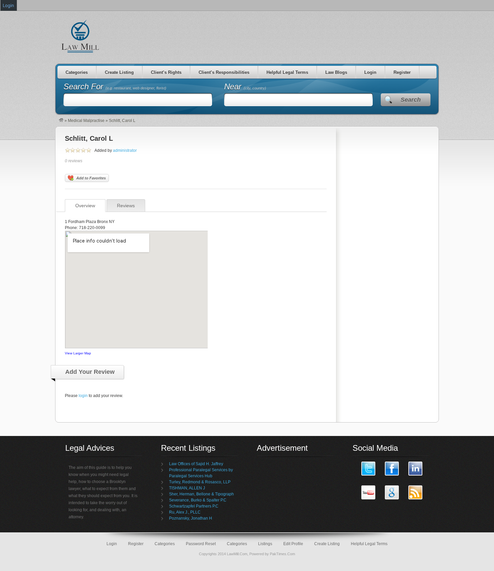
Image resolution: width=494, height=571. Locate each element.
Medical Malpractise (86, 120)
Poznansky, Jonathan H (190, 518)
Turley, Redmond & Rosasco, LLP (200, 482)
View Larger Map (78, 353)
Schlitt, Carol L (89, 138)
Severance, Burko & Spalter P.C (198, 500)
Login (370, 72)
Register (402, 72)
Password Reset (201, 543)
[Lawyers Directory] (61, 120)
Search (411, 99)
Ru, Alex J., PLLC (185, 512)
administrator (125, 150)
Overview (85, 205)
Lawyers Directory (80, 35)
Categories (77, 72)
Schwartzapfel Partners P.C (193, 506)
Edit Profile (293, 543)
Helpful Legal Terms (287, 72)
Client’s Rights (166, 72)
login (83, 395)
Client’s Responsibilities (224, 72)
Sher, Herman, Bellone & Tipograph (201, 494)
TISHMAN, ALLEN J (187, 488)
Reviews (126, 205)
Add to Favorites (91, 178)
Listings (265, 543)
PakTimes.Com (282, 554)
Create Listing (119, 72)
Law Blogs (336, 72)
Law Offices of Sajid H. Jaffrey (196, 464)
